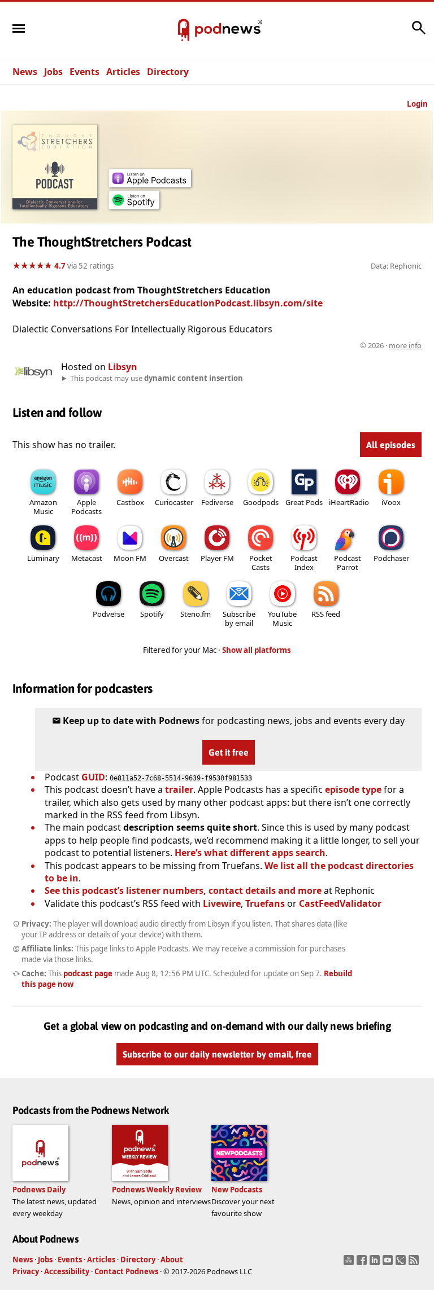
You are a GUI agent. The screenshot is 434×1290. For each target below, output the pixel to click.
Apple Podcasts (86, 506)
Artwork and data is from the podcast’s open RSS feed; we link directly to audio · (243, 345)
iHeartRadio (349, 502)
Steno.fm (195, 614)
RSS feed (325, 614)
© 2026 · (391, 345)
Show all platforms (256, 650)
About (171, 1259)
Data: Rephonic (396, 266)
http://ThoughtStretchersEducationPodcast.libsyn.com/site (188, 303)
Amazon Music (43, 506)
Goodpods (261, 502)
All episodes (390, 445)
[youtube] (389, 1263)
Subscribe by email (239, 618)
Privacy (25, 1271)
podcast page (87, 973)
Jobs (53, 71)
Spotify (152, 614)
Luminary (43, 558)
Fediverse (217, 502)
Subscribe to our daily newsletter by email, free (217, 1054)
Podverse (108, 614)
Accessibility (66, 1271)
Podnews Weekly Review (157, 1189)
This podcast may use (156, 378)
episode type (353, 789)
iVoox (391, 502)
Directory (168, 71)
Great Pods (304, 502)
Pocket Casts (260, 562)
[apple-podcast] (149, 184)
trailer (179, 789)
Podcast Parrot (347, 562)
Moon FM (130, 558)
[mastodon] (350, 1263)
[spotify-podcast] (133, 206)
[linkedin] (376, 1263)
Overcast (174, 558)
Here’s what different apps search (250, 852)
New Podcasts (236, 1189)
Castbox (130, 502)
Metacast (86, 558)
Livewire (222, 903)
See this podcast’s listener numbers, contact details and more (183, 890)
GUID (93, 777)
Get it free (229, 752)
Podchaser (391, 558)
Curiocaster (174, 502)
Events (84, 71)
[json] (402, 1263)
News (24, 71)
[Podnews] (183, 30)
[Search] (419, 33)
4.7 (60, 266)
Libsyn (122, 367)
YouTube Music (282, 618)
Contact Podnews (126, 1271)
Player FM (217, 558)
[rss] (415, 1263)
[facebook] (363, 1263)
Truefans (265, 903)
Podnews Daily (39, 1189)
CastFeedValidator (340, 903)
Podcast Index (304, 562)
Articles (123, 71)
